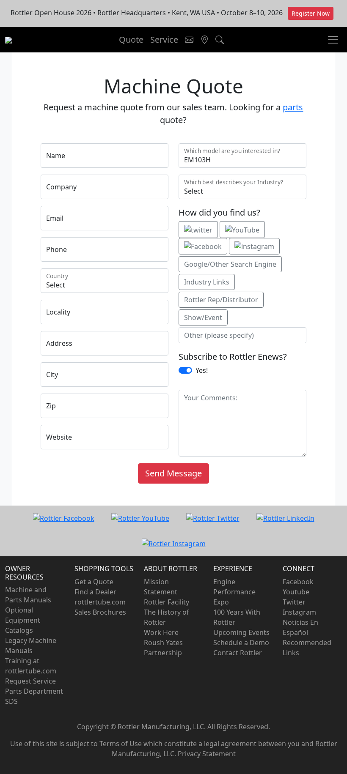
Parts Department (34, 691)
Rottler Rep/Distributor (221, 299)
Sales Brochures (100, 612)
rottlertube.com (100, 602)
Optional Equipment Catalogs (22, 620)
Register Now (311, 13)
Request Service (30, 681)
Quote (131, 39)
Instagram (299, 612)
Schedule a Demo (241, 642)
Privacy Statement (207, 753)
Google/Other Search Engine (230, 264)
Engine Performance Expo (234, 592)
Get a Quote (93, 581)
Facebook (298, 581)
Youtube (296, 591)
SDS (11, 701)
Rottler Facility (166, 602)
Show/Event (203, 317)
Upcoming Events (241, 632)
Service (164, 39)
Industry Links (206, 282)
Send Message (173, 473)
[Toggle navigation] (189, 40)
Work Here (161, 632)
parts (293, 107)
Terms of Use (120, 743)
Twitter (294, 602)
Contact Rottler (237, 652)
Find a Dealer (95, 591)
